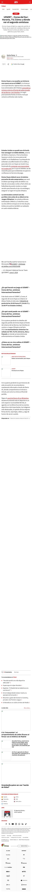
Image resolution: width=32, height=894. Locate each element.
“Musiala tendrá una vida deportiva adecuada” (14, 682)
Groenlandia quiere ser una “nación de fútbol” (15, 786)
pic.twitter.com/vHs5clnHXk (10, 266)
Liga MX (8, 9)
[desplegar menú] (2, 2)
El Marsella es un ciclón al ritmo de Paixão (16, 703)
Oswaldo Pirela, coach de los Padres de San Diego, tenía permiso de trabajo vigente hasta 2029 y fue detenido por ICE (21, 744)
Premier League (24, 9)
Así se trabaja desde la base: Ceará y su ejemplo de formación (15, 694)
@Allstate (22, 264)
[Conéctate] (30, 2)
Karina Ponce (11, 55)
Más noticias (27, 708)
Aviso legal (9, 835)
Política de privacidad (17, 835)
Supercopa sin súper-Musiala (12, 685)
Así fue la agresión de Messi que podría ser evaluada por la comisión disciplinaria (21, 753)
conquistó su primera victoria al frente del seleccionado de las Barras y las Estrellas (16, 90)
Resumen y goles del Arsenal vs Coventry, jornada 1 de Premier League (15, 699)
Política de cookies (5, 837)
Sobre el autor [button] (10, 58)
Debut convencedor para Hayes (21, 358)
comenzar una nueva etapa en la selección (15, 167)
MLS (3, 9)
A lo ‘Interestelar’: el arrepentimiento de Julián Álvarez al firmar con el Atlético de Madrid (15, 734)
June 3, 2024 (13, 272)
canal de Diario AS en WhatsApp (18, 398)
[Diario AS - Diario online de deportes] (16, 2)
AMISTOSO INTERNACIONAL (19, 356)
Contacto (3, 835)
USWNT (16, 13)
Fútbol (3, 6)
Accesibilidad (25, 837)
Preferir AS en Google (18, 64)
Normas (16, 672)
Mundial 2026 (16, 9)
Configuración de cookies (16, 837)
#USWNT (14, 264)
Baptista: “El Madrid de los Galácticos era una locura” (15, 689)
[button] (3, 64)
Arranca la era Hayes (18, 370)
